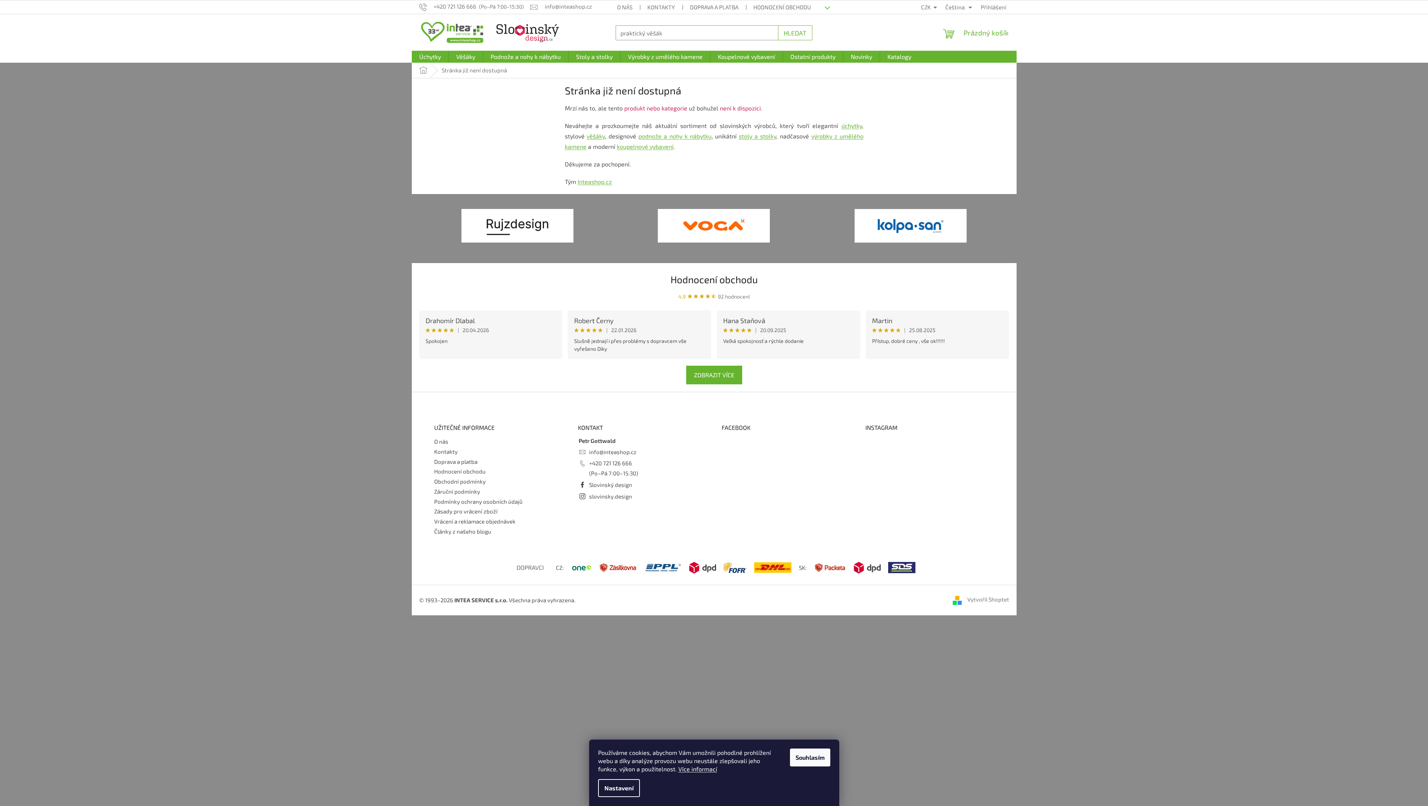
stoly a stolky (757, 136)
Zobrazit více (714, 374)
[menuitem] (430, 57)
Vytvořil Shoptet (988, 599)
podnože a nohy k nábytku (674, 136)
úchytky (851, 125)
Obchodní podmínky (460, 481)
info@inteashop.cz (613, 452)
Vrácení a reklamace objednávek (475, 521)
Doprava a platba (714, 7)
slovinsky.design (610, 496)
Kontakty (661, 7)
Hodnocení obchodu (782, 7)
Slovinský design (610, 484)
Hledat (795, 33)
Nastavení (619, 787)
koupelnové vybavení (645, 146)
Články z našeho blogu (462, 531)
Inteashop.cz (595, 181)
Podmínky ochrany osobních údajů (478, 501)
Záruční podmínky (457, 491)
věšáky (596, 136)
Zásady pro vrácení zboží (466, 511)
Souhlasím (810, 757)
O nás (624, 7)
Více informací (697, 768)
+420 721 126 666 (610, 463)
